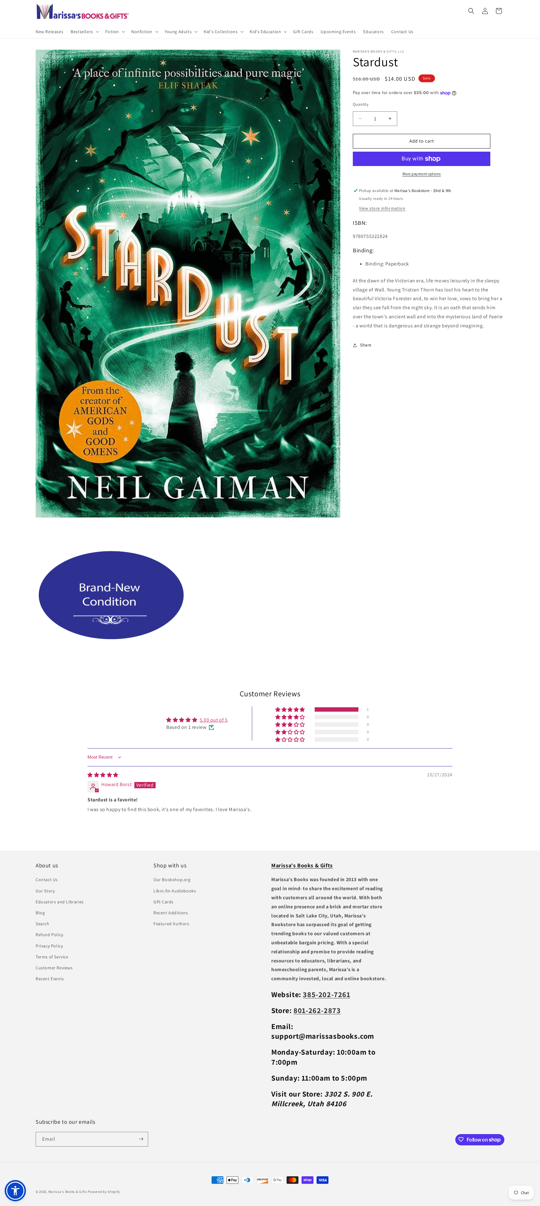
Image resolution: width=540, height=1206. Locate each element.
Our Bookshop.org (172, 880)
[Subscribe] (141, 1139)
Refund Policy (49, 935)
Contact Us (47, 880)
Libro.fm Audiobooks (174, 891)
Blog (40, 913)
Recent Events (50, 979)
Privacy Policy (49, 946)
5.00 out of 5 (214, 720)
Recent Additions (170, 913)
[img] (103, 775)
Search (42, 924)
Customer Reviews (54, 968)
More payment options (421, 173)
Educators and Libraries (60, 902)
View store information (382, 208)
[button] (84, 31)
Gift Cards (163, 902)
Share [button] (366, 345)
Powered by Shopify (104, 1191)
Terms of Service (52, 957)
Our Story (45, 891)
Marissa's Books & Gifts (67, 1191)
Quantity (360, 104)
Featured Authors (171, 924)
